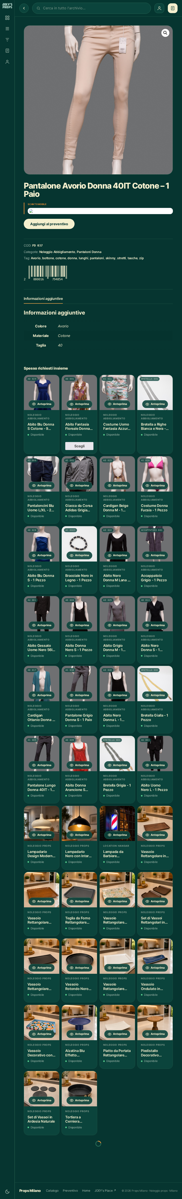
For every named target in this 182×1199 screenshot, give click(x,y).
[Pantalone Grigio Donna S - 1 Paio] (79, 683)
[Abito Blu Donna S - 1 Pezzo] (41, 544)
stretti (121, 258)
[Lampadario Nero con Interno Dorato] (79, 823)
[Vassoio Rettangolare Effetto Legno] (41, 889)
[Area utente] (7, 62)
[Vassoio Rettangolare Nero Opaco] (41, 956)
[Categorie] (7, 29)
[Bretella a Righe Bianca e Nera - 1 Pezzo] (155, 392)
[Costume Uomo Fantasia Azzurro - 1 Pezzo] (117, 392)
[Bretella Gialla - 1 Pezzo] (155, 683)
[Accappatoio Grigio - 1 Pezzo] (155, 544)
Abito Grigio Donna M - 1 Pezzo (113, 647)
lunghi (83, 258)
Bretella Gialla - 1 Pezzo (154, 717)
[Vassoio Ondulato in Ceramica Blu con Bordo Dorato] (155, 956)
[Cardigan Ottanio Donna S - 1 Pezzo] (41, 683)
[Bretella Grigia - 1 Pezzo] (117, 753)
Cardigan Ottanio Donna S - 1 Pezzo (41, 717)
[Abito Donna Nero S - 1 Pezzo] (79, 613)
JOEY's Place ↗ (105, 1190)
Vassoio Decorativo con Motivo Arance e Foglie (41, 1053)
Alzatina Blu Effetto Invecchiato (75, 1053)
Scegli (79, 446)
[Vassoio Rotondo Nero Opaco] (79, 956)
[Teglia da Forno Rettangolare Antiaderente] (79, 889)
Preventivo (70, 1190)
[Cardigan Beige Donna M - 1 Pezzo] (117, 474)
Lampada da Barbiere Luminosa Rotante (113, 854)
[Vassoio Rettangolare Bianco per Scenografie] (117, 956)
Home (86, 1190)
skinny (111, 258)
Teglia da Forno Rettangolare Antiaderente (77, 920)
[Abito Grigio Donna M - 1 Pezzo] (117, 613)
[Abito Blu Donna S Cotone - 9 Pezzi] (41, 392)
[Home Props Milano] (7, 5)
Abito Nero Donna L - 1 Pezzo (112, 717)
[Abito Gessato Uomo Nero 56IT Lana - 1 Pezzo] (41, 613)
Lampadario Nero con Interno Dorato (79, 854)
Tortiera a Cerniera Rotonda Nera (76, 1119)
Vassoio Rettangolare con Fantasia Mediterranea (114, 920)
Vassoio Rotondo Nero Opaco (76, 986)
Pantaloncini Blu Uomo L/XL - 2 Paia (41, 508)
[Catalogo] (7, 18)
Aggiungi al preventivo (49, 224)
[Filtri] (7, 40)
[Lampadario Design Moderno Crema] (41, 823)
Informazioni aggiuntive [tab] (43, 298)
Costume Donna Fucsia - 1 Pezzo (154, 508)
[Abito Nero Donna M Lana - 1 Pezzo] (117, 544)
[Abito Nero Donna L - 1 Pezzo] (117, 683)
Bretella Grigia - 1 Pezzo (117, 787)
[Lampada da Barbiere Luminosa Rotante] (117, 823)
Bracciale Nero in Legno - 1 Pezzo (79, 578)
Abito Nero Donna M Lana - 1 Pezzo (116, 578)
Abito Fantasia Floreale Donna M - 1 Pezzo (77, 426)
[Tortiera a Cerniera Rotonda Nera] (79, 1088)
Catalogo (52, 1190)
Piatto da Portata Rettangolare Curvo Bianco (117, 1053)
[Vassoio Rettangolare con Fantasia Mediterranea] (117, 889)
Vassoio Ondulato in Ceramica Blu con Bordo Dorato (151, 986)
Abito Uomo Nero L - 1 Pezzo (154, 787)
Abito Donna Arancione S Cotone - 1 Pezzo (75, 787)
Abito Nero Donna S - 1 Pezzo (150, 647)
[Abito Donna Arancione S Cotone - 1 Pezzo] (79, 753)
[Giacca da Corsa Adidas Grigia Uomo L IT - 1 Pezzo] (79, 474)
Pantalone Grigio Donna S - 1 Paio (79, 717)
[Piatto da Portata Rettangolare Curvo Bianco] (117, 1022)
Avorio (36, 258)
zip (141, 258)
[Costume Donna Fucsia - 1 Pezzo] (155, 474)
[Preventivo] (7, 51)
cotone (60, 258)
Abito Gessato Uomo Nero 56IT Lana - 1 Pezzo (41, 647)
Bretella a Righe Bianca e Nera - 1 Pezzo (154, 426)
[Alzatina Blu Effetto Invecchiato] (79, 1022)
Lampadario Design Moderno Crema (41, 854)
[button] (165, 33)
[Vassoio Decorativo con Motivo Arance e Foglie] (41, 1022)
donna (72, 258)
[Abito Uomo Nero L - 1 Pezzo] (155, 753)
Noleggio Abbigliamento (57, 252)
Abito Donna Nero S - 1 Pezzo (78, 647)
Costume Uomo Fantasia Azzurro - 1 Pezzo (117, 426)
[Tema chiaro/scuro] (7, 1192)
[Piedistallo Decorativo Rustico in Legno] (155, 1022)
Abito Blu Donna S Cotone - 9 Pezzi (41, 426)
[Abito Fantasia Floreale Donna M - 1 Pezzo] (79, 392)
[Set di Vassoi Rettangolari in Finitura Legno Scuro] (155, 889)
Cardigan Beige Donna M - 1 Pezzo (115, 508)
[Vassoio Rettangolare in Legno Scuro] (155, 823)
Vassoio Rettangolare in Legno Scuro (153, 854)
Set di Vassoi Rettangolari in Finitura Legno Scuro (153, 920)
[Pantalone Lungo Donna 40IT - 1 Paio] (41, 753)
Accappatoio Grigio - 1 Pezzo (154, 578)
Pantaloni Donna (89, 252)
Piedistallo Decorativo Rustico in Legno (154, 1053)
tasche (133, 258)
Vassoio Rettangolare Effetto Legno (39, 920)
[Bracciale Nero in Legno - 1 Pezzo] (79, 544)
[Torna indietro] (24, 8)
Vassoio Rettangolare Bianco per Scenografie (113, 986)
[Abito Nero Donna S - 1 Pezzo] (155, 613)
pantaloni (97, 258)
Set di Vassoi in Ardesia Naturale (41, 1119)
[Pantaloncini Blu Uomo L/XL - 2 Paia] (41, 474)
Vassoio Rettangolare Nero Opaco (38, 986)
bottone (48, 258)
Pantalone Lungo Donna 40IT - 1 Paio (41, 787)
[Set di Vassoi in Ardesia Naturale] (41, 1088)
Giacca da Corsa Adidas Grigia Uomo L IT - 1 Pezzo (78, 508)
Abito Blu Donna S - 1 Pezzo (41, 578)
